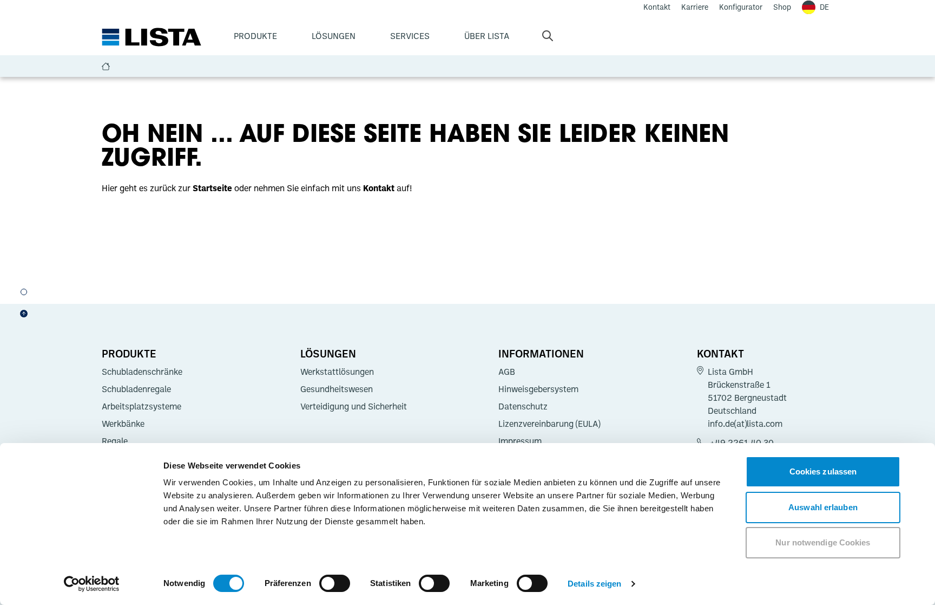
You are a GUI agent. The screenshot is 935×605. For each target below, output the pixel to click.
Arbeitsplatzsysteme (141, 406)
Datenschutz (523, 406)
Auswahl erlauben (823, 507)
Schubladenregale (136, 388)
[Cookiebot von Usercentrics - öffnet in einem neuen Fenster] (91, 584)
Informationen (541, 353)
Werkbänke (123, 423)
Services (410, 35)
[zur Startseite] (151, 37)
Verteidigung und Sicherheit (353, 406)
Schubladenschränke (142, 371)
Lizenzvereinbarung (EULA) (549, 423)
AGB (506, 371)
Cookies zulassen (823, 471)
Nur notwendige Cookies (822, 542)
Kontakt (720, 353)
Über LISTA (486, 35)
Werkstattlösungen (337, 371)
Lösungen (333, 35)
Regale (115, 440)
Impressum (520, 440)
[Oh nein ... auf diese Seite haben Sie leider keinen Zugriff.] (24, 292)
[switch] (334, 583)
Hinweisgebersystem (538, 388)
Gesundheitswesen (336, 388)
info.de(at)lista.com (745, 423)
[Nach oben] (23, 313)
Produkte (255, 35)
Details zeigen (594, 583)
